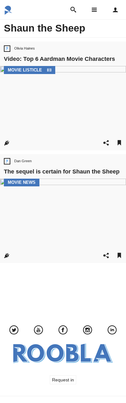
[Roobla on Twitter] (13, 331)
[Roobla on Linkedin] (112, 331)
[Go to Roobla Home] (8, 12)
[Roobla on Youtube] (38, 331)
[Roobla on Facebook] (63, 331)
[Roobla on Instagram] (87, 331)
